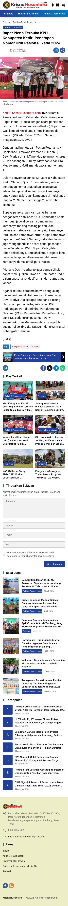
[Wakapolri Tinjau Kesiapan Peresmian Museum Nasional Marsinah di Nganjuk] (11, 666)
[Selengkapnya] (34, 806)
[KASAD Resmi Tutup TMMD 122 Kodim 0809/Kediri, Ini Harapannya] (18, 458)
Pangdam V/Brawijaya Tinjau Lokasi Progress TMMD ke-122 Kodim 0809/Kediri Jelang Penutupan (48, 474)
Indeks (6, 850)
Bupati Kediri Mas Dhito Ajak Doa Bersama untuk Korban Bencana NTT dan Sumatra (39, 746)
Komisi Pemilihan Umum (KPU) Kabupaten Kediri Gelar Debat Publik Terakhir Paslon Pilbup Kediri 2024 (16, 440)
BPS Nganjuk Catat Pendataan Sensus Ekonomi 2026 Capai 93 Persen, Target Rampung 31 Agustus (37, 759)
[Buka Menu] (58, 5)
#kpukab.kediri (21, 346)
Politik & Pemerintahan (12, 27)
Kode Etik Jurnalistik (13, 856)
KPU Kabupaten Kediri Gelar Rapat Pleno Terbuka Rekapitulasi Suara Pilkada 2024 (18, 407)
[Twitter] (49, 368)
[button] (52, 5)
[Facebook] (43, 368)
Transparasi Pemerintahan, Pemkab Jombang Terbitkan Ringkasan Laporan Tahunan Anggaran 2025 (42, 683)
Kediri (6, 113)
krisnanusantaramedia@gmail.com (26, 836)
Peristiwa (42, 396)
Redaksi (7, 871)
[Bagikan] (62, 50)
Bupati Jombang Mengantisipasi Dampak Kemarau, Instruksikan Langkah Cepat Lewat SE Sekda (40, 603)
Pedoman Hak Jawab (14, 861)
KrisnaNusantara (12, 897)
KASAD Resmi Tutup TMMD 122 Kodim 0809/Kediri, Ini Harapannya (14, 474)
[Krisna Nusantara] (25, 4)
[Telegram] (56, 368)
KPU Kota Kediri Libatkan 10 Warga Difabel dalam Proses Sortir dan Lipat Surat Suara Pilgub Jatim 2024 (49, 440)
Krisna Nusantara (17, 49)
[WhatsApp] (62, 368)
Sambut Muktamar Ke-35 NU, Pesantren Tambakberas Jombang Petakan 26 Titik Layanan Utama (41, 583)
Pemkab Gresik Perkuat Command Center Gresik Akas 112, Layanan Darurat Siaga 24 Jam (39, 708)
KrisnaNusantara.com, (26, 113)
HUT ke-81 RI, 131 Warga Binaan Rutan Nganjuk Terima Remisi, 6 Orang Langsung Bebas (39, 721)
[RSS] (11, 885)
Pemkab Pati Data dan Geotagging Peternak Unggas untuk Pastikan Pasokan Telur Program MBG (39, 771)
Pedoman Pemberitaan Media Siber (21, 866)
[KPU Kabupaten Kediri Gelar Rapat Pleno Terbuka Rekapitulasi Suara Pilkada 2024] (18, 390)
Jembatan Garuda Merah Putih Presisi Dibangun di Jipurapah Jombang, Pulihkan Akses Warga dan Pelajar (39, 733)
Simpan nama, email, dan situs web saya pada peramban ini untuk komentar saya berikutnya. (31, 554)
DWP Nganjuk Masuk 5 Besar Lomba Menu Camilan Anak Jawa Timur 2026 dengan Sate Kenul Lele (39, 784)
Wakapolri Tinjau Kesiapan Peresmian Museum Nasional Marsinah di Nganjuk (43, 663)
